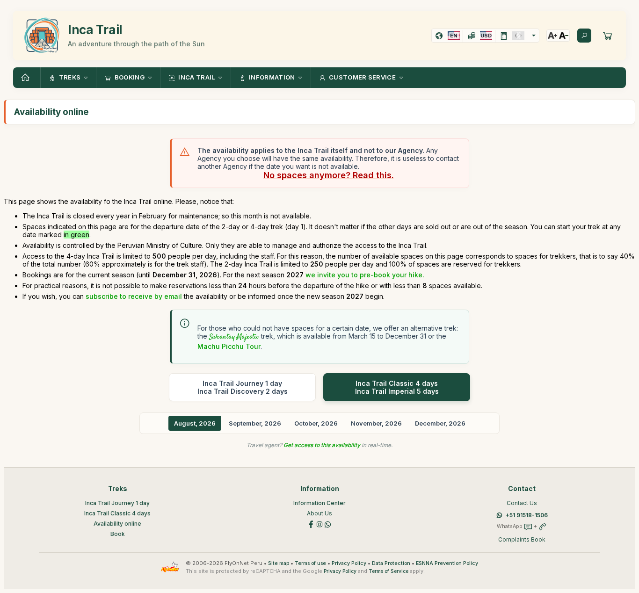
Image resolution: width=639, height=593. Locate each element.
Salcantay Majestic (234, 337)
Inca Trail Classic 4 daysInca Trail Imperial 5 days (397, 387)
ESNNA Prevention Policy (447, 563)
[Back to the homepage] (26, 77)
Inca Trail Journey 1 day (117, 502)
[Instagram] (319, 523)
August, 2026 (195, 423)
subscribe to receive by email (134, 296)
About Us (319, 513)
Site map (278, 563)
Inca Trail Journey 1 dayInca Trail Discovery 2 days (242, 387)
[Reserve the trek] (608, 35)
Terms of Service (388, 571)
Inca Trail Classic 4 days (117, 513)
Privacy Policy (349, 563)
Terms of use (310, 563)
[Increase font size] (552, 35)
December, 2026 (440, 423)
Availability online (117, 523)
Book (117, 533)
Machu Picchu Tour (229, 346)
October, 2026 (316, 423)
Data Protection (391, 563)
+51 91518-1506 (527, 515)
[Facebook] (311, 523)
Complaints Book (521, 539)
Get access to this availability (321, 444)
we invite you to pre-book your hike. (364, 275)
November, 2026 (376, 423)
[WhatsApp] (328, 523)
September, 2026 (255, 423)
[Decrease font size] (563, 35)
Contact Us (522, 502)
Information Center (319, 502)
